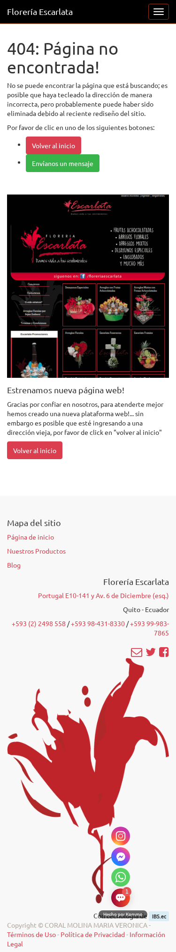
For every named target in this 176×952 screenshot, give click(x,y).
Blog (14, 565)
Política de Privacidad (93, 934)
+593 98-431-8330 (98, 623)
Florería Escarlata (40, 11)
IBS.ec (159, 916)
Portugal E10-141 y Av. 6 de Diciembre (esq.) (103, 595)
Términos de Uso (31, 934)
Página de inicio (30, 537)
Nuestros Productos (36, 551)
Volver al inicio (53, 145)
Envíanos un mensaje (62, 163)
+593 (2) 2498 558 (39, 623)
